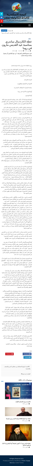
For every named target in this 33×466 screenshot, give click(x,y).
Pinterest (9, 354)
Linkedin (27, 357)
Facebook (26, 354)
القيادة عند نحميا (26, 374)
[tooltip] (1, 14)
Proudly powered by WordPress (12, 460)
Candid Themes (19, 462)
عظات (29, 38)
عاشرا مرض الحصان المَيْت (23, 402)
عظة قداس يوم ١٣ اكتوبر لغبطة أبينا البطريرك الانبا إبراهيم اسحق (16, 444)
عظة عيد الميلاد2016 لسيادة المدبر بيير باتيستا (18, 419)
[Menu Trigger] (29, 3)
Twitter (18, 354)
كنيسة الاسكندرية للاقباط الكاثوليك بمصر (16, 16)
